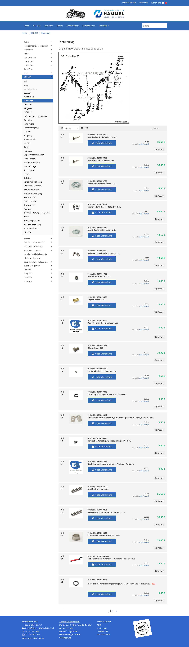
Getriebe (28, 120)
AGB (99, 625)
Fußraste (28, 151)
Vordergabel (29, 170)
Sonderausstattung (32, 224)
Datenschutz (102, 631)
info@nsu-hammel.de (34, 638)
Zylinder (27, 93)
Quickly (27, 53)
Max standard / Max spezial (36, 45)
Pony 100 (28, 273)
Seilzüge (27, 178)
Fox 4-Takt (28, 61)
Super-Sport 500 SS (32, 250)
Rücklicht (27, 209)
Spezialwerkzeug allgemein (36, 262)
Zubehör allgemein (32, 265)
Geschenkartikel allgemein (35, 254)
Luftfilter (27, 112)
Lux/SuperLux (30, 57)
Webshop (37, 25)
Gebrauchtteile (73, 25)
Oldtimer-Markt (89, 25)
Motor (26, 85)
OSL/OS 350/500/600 (33, 246)
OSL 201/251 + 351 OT (34, 242)
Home (26, 25)
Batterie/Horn (30, 201)
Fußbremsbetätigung (33, 193)
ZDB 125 (28, 277)
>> (116, 611)
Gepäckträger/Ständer (34, 154)
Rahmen (27, 143)
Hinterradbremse (31, 189)
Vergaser (28, 108)
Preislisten (48, 25)
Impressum (102, 628)
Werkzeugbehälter (32, 220)
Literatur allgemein (32, 258)
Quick (26, 42)
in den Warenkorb (103, 143)
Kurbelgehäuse (30, 89)
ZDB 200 (28, 281)
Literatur (27, 232)
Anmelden (143, 2)
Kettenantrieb (30, 197)
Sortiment (103, 25)
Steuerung (46, 33)
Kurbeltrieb (29, 96)
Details (160, 149)
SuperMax (28, 49)
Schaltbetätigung (31, 127)
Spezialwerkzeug (31, 228)
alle (25, 81)
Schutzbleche (29, 158)
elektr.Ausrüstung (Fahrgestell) (37, 212)
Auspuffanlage (30, 166)
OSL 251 (34, 33)
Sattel (26, 147)
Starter (27, 131)
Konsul (27, 238)
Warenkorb (158, 2)
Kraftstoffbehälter (32, 162)
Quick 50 (27, 269)
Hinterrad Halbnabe (32, 185)
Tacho (26, 216)
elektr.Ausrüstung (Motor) (35, 116)
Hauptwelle (29, 123)
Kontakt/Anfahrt (129, 2)
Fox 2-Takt (28, 65)
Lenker (27, 174)
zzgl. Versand (144, 144)
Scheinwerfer (29, 205)
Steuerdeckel (29, 139)
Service (60, 25)
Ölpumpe (28, 104)
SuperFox (28, 69)
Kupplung (28, 135)
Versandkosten (103, 634)
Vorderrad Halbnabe (33, 181)
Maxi (26, 73)
